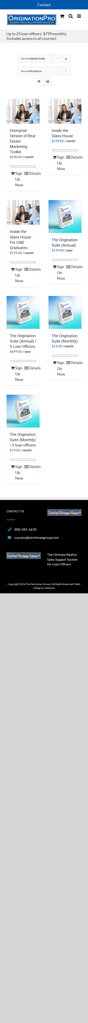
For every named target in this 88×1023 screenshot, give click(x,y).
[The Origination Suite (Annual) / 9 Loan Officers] (23, 312)
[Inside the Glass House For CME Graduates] (23, 212)
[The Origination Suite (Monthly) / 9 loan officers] (23, 411)
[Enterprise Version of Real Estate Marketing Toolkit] (23, 111)
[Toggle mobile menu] (79, 16)
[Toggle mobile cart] (62, 16)
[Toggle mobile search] (71, 16)
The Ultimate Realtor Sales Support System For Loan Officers (62, 559)
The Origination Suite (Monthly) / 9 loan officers (23, 439)
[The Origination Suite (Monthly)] (64, 312)
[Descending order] (66, 58)
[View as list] (47, 81)
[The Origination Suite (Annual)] (64, 216)
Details (32, 173)
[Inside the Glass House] (64, 111)
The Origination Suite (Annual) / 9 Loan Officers (23, 341)
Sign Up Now (19, 179)
